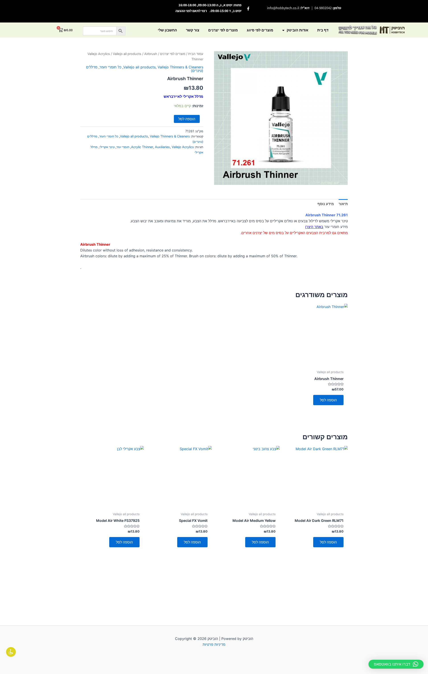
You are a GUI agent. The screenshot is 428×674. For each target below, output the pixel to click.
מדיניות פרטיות (214, 644)
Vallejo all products (127, 54)
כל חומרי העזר (110, 67)
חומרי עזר (122, 147)
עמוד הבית (195, 54)
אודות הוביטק (297, 30)
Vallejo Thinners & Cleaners (180, 67)
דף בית (322, 30)
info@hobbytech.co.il (283, 8)
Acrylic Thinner (142, 147)
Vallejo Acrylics (98, 54)
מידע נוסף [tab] (325, 204)
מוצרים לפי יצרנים (223, 30)
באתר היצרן (314, 227)
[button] (396, 664)
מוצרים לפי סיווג (260, 30)
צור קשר (192, 30)
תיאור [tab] (343, 204)
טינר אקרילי (107, 147)
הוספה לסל (186, 119)
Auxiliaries (162, 147)
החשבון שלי (167, 30)
